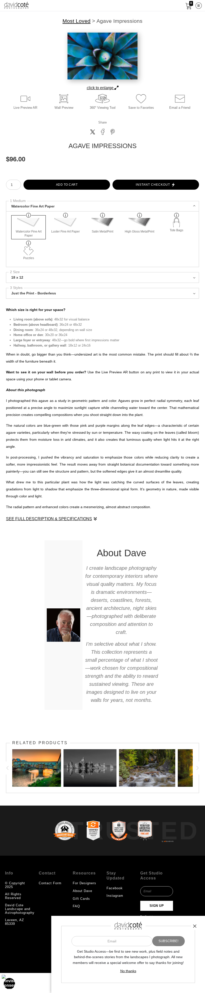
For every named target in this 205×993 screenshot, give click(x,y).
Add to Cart (67, 184)
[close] (194, 926)
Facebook (114, 888)
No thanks (128, 971)
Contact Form (50, 883)
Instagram (114, 896)
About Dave (82, 891)
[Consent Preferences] (9, 983)
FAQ (76, 906)
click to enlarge (100, 88)
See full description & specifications (49, 519)
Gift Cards (81, 899)
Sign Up (157, 906)
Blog (76, 914)
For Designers (84, 883)
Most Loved (76, 21)
